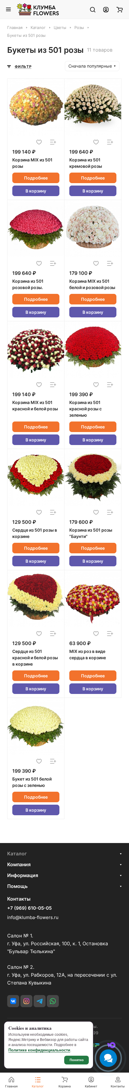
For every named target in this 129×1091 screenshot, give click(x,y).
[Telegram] (40, 1001)
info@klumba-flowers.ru (32, 917)
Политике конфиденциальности (39, 1050)
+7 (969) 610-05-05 (29, 908)
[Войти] (106, 9)
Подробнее (36, 177)
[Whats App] (53, 1001)
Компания (19, 864)
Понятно (77, 1060)
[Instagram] (26, 1001)
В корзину (36, 190)
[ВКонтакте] (13, 1001)
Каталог (17, 854)
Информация (22, 875)
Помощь (17, 886)
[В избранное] (39, 142)
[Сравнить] (53, 142)
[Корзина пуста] (119, 9)
